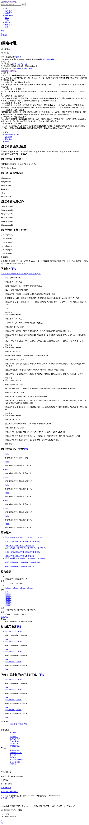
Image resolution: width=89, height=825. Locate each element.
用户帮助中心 (15, 750)
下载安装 (17, 57)
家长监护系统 (15, 762)
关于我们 (13, 732)
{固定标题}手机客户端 (18, 724)
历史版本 (8, 139)
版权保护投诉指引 (16, 760)
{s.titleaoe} (18, 631)
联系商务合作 (15, 739)
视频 (7, 141)
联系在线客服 (6, 788)
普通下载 (16, 64)
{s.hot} (7, 454)
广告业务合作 (15, 741)
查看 (7, 639)
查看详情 (30, 546)
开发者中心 (14, 737)
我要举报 (13, 764)
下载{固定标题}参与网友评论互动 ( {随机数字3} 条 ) (21, 274)
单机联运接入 (15, 746)
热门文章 (8, 137)
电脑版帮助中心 (16, 753)
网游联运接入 (15, 743)
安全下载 (23, 64)
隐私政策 (4, 617)
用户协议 (13, 755)
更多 (13, 268)
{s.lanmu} (8, 588)
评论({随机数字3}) (12, 134)
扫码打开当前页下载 (24, 68)
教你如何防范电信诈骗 (9, 792)
